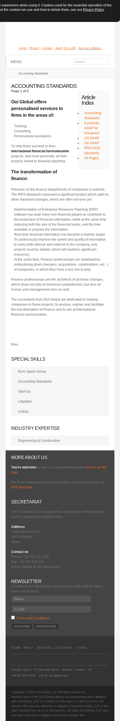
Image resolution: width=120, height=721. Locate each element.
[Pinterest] (14, 659)
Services (44, 647)
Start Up (24, 391)
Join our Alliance (89, 48)
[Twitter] (41, 659)
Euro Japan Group (32, 371)
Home (15, 647)
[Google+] (28, 659)
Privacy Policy (93, 10)
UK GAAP (91, 143)
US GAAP (91, 138)
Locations (63, 647)
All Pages (91, 158)
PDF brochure (21, 487)
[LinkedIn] (34, 659)
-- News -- (82, 647)
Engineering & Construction (39, 441)
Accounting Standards (35, 381)
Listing (23, 411)
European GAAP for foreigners (92, 128)
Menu (16, 61)
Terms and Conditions (33, 618)
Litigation (25, 401)
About (28, 647)
